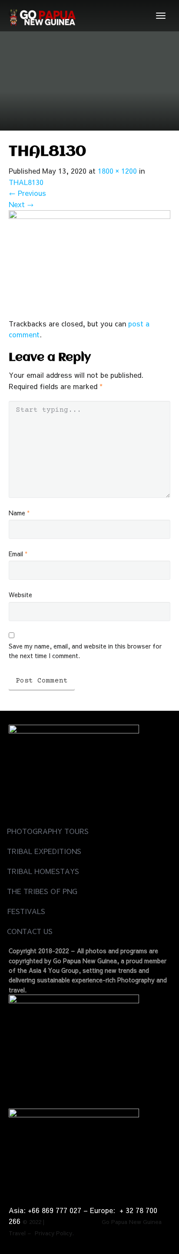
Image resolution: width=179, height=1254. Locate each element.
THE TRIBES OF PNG (42, 891)
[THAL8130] (89, 263)
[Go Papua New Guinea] (42, 15)
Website (20, 594)
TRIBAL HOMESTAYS (43, 871)
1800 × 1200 (117, 170)
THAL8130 (26, 182)
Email (18, 553)
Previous (27, 193)
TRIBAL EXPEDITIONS (44, 851)
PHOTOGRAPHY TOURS (48, 831)
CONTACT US (30, 931)
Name (19, 512)
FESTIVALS (26, 911)
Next (21, 204)
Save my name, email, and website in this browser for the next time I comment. (85, 651)
